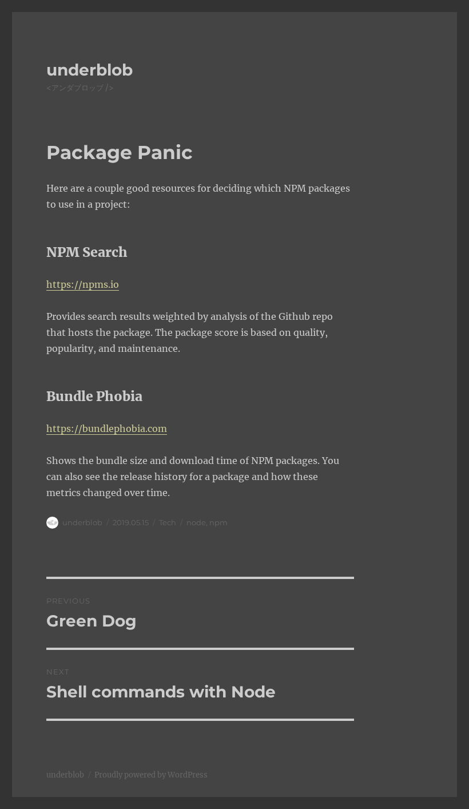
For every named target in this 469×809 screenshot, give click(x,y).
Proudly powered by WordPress (151, 775)
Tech (167, 522)
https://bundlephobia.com (106, 428)
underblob (89, 70)
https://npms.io (82, 284)
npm (218, 522)
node (196, 522)
